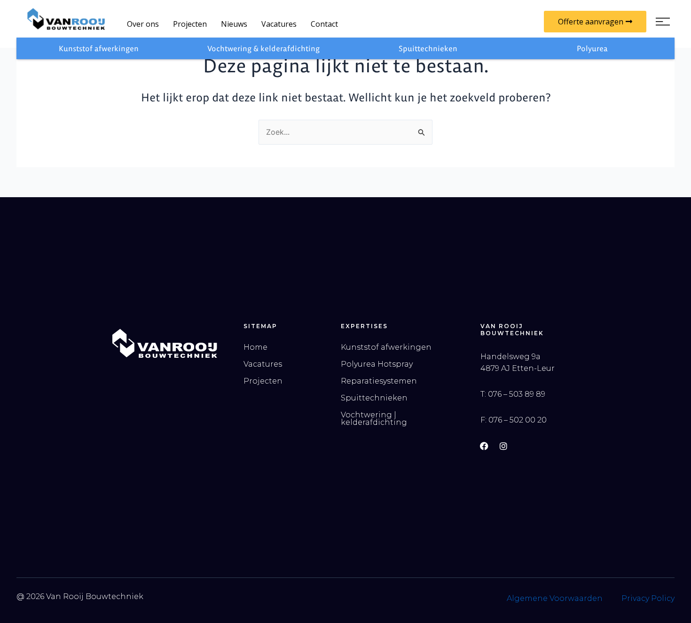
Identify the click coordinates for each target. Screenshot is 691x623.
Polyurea (592, 48)
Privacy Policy (648, 598)
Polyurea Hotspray (377, 364)
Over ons (143, 24)
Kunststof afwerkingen (99, 48)
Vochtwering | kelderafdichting (374, 418)
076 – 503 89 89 (516, 394)
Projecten (190, 24)
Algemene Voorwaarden (555, 598)
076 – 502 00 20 (517, 419)
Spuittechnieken (428, 48)
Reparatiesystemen (379, 381)
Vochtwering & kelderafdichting (263, 48)
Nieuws (234, 24)
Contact (324, 24)
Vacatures (279, 24)
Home (255, 347)
